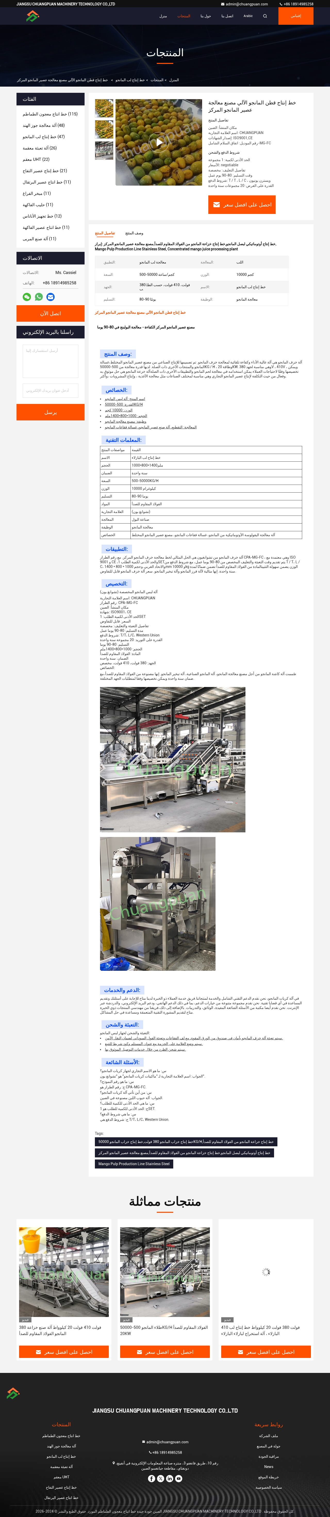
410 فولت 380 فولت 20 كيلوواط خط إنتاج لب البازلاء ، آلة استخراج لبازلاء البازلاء (159, 1330)
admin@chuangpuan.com (247, 4)
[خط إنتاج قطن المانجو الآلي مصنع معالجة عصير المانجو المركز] (159, 142)
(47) (44, 136)
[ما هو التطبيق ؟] (39, 297)
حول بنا (206, 16)
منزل (163, 16)
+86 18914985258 (298, 4)
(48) (44, 125)
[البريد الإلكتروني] (50, 297)
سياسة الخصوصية (268, 1487)
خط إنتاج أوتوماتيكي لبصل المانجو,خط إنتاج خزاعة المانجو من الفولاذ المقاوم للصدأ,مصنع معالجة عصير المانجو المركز (184, 1153)
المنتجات (183, 16)
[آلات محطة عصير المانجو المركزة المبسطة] (266, 1272)
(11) (47, 182)
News (268, 1467)
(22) (36, 159)
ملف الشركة (268, 1436)
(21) (45, 170)
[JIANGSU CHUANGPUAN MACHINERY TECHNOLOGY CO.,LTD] (32, 16)
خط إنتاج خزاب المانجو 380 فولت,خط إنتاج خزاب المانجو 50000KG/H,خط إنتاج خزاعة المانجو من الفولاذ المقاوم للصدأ (186, 1142)
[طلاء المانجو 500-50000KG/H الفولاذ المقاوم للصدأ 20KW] (64, 1272)
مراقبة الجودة (269, 1456)
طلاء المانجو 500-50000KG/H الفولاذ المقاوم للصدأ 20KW (63, 1330)
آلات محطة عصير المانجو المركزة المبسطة (266, 1327)
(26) (40, 148)
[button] (25, 1284)
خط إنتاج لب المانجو (130, 80)
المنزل (174, 80)
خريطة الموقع (268, 1477)
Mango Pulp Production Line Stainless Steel (134, 1164)
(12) (42, 216)
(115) (50, 114)
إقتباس (296, 16)
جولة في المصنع (268, 1446)
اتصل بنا (227, 16)
